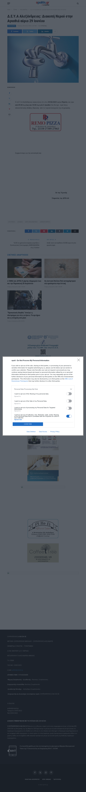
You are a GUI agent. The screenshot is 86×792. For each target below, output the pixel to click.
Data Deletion (31, 431)
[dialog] (43, 396)
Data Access (43, 431)
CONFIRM (28, 424)
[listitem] (43, 389)
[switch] (69, 393)
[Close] (79, 361)
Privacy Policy (54, 431)
